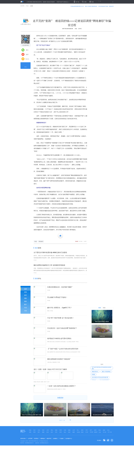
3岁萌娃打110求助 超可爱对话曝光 (59, 338)
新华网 (22, 6)
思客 (30, 432)
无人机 (104, 432)
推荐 (25, 289)
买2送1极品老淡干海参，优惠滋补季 (106, 6)
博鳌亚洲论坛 (95, 371)
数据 (82, 432)
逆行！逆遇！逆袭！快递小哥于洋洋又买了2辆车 (50, 369)
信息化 (78, 432)
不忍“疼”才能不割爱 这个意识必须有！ (60, 318)
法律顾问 (55, 438)
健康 (74, 432)
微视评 (95, 432)
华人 (78, 430)
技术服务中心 (69, 438)
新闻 (25, 292)
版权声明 (49, 438)
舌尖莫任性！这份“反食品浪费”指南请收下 (62, 328)
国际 (25, 298)
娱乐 (52, 432)
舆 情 (87, 432)
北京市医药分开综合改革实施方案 (100, 377)
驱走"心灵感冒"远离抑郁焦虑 (91, 6)
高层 (43, 430)
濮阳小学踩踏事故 (106, 371)
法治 (25, 310)
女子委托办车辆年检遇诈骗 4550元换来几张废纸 (50, 252)
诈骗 (35, 241)
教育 (95, 430)
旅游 (69, 432)
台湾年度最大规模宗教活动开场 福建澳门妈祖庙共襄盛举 (31, 2)
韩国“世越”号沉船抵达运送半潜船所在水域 (57, 2)
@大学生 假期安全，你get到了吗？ (59, 307)
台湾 (74, 430)
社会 (25, 307)
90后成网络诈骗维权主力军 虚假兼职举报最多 (49, 265)
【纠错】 (76, 241)
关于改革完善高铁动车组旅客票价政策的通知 (101, 367)
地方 (34, 430)
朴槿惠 (93, 374)
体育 (60, 432)
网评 (25, 301)
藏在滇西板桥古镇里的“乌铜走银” (59, 359)
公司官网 (30, 438)
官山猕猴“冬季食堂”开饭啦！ (57, 297)
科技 (100, 430)
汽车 (87, 430)
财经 (25, 295)
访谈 (65, 430)
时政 (27, 6)
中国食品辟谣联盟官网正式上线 (77, 6)
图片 (25, 304)
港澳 (69, 430)
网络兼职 (41, 241)
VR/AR (91, 432)
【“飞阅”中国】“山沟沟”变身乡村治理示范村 (62, 349)
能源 (104, 430)
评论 (25, 67)
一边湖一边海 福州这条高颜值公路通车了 (61, 386)
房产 (91, 430)
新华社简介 (23, 438)
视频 (43, 432)
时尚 (56, 432)
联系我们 (36, 438)
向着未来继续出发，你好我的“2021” (59, 287)
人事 (47, 430)
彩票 (47, 432)
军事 (60, 430)
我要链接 (42, 438)
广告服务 (61, 438)
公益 (100, 432)
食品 (65, 432)
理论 (52, 430)
